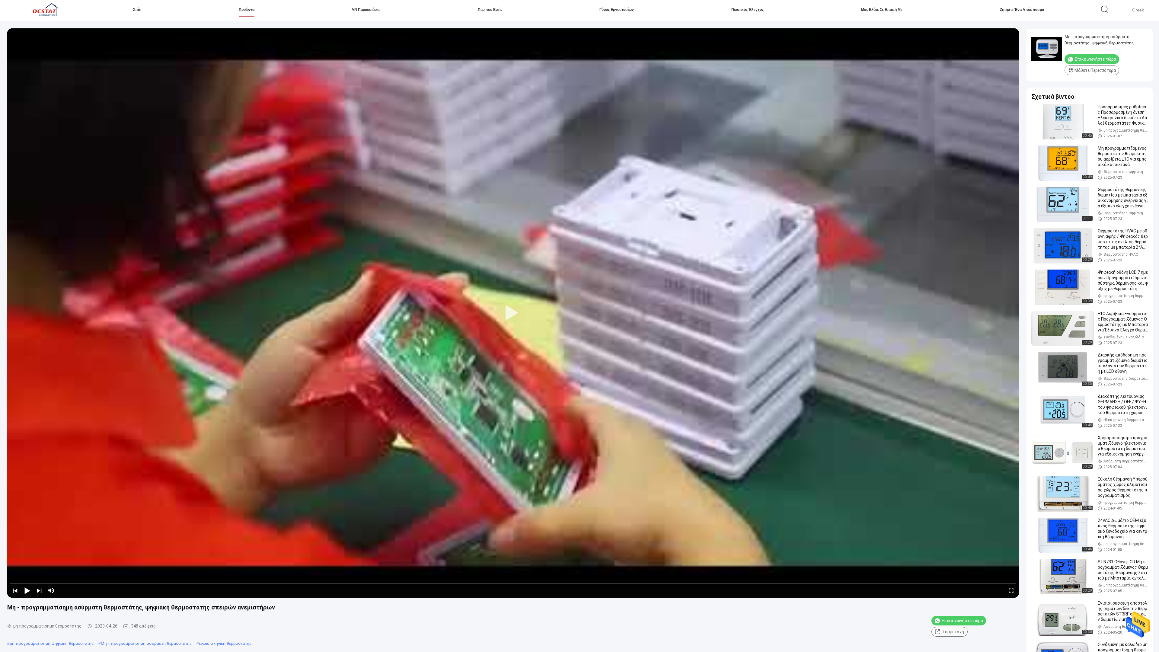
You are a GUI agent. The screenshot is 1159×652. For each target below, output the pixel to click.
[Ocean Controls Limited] (44, 10)
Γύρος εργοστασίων (616, 10)
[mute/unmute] (51, 590)
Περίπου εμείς (490, 10)
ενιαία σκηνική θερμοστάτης (225, 643)
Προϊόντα (246, 10)
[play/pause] (27, 590)
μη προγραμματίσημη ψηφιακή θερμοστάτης (52, 643)
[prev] (15, 590)
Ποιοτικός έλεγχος (747, 10)
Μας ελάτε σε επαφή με (881, 10)
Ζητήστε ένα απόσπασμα (1022, 10)
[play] (513, 313)
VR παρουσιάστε (366, 10)
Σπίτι (137, 10)
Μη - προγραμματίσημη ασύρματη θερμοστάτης (146, 643)
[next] (39, 590)
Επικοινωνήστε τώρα (962, 620)
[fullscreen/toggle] (1011, 590)
